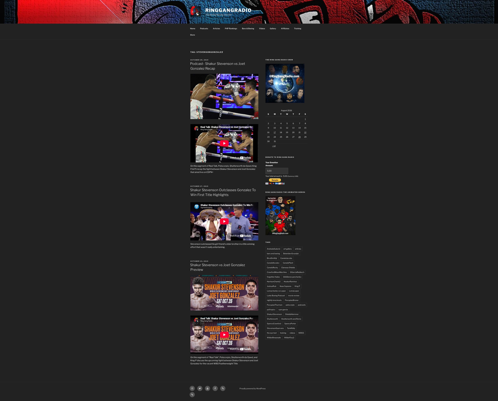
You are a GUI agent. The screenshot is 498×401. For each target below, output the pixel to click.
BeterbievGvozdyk (291, 253)
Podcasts (204, 28)
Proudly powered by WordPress (253, 388)
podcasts (302, 305)
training (283, 333)
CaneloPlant (288, 263)
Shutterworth (272, 319)
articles (298, 249)
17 (275, 132)
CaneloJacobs (286, 258)
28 (299, 137)
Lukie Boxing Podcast (276, 295)
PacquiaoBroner (292, 300)
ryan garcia (283, 309)
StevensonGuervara (275, 328)
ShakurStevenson (274, 314)
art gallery (287, 249)
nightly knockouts (274, 300)
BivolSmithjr (272, 258)
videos (292, 333)
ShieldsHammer (292, 314)
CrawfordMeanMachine (277, 272)
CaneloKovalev (273, 263)
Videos (262, 28)
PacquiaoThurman (274, 305)
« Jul (274, 146)
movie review (293, 295)
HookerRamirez (290, 281)
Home (192, 28)
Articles (216, 28)
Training (297, 28)
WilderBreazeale (274, 337)
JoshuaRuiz (271, 286)
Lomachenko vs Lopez (276, 291)
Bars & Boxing (248, 28)
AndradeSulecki (273, 249)
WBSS (301, 333)
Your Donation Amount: (271, 163)
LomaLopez (294, 291)
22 (305, 132)
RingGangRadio (228, 10)
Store (192, 35)
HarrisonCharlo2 (273, 281)
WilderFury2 (289, 337)
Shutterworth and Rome (291, 319)
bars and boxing (273, 253)
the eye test (272, 333)
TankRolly (291, 328)
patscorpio (290, 305)
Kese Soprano (285, 286)
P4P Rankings (231, 28)
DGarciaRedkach (297, 272)
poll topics (271, 309)
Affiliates (285, 28)
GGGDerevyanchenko (292, 277)
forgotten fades (273, 277)
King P (297, 286)
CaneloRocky (272, 267)
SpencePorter (290, 323)
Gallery (273, 28)
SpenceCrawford (274, 323)
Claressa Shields (288, 267)
